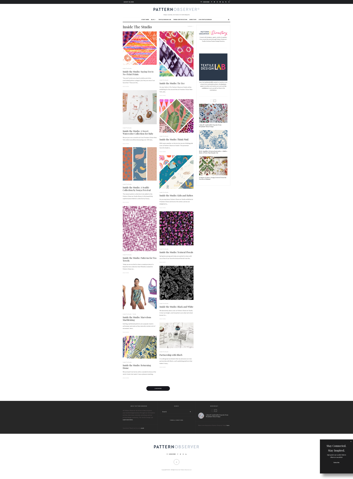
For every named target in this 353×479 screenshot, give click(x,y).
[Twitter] (214, 1)
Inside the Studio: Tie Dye (172, 83)
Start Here (145, 19)
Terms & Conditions (176, 420)
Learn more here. (128, 419)
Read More (126, 86)
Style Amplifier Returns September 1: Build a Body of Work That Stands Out (213, 152)
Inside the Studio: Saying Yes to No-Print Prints (138, 73)
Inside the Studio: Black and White (176, 306)
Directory (192, 19)
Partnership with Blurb (170, 355)
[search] (190, 411)
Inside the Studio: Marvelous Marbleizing (137, 318)
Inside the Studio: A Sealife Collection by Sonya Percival (137, 188)
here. (228, 425)
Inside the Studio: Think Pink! (174, 139)
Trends (134, 314)
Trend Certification (180, 19)
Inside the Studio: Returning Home (137, 366)
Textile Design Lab (164, 19)
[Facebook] (211, 1)
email (142, 428)
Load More (158, 388)
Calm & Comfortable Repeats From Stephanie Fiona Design (210, 125)
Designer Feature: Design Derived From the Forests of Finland (212, 178)
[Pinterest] (220, 1)
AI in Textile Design (205, 19)
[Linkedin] (223, 1)
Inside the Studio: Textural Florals (176, 252)
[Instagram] (217, 1)
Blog (153, 19)
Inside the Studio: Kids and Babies (176, 195)
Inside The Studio (127, 68)
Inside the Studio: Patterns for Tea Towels (139, 259)
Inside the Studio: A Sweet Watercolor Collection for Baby (138, 132)
